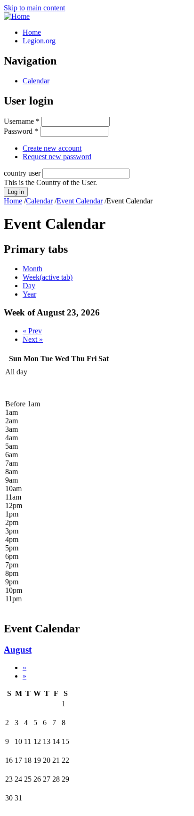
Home (32, 32)
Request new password (57, 157)
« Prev (32, 331)
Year (29, 294)
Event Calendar (80, 201)
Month (32, 269)
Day (29, 286)
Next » (33, 339)
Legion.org (39, 41)
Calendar (36, 81)
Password (21, 131)
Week (48, 277)
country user (23, 173)
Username (22, 121)
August (18, 649)
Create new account (52, 148)
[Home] (17, 16)
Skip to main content (34, 8)
